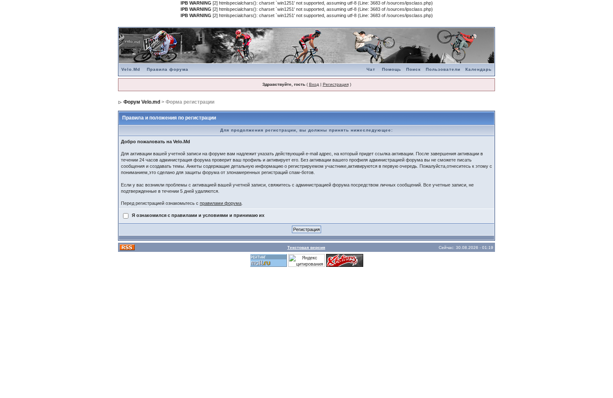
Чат (371, 69)
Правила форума (167, 69)
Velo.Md (130, 69)
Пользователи (443, 69)
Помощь (391, 69)
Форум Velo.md (141, 102)
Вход (314, 84)
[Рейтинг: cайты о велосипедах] (344, 259)
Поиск (413, 69)
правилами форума (220, 203)
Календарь (478, 69)
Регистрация (336, 84)
